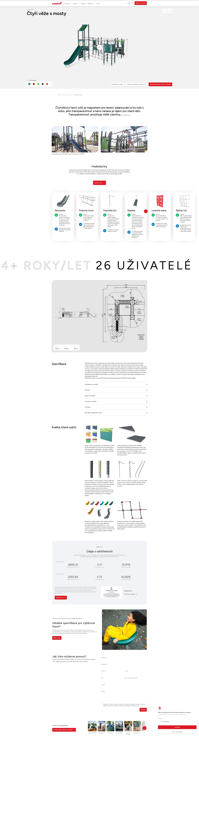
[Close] (195, 707)
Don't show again (177, 732)
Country (160, 718)
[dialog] (99, 415)
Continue (177, 727)
